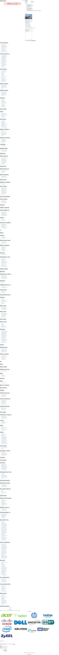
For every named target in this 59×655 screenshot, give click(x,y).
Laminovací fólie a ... (4, 567)
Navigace (3, 125)
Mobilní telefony (4, 85)
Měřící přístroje (4, 159)
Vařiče (2, 448)
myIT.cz (1, 641)
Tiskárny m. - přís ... (4, 265)
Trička (2, 282)
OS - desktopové (4, 102)
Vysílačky (3, 303)
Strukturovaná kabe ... (5, 535)
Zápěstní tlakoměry (4, 418)
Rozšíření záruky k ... (4, 50)
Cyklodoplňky (3, 146)
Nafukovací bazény (4, 132)
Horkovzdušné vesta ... (5, 422)
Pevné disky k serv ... (4, 546)
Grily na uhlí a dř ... (4, 201)
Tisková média (4, 574)
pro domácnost (4, 590)
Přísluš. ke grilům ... (4, 202)
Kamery (3, 522)
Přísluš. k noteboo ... (4, 277)
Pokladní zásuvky (4, 337)
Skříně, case (3, 63)
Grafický (3, 100)
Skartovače (3, 572)
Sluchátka (3, 116)
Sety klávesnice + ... (4, 79)
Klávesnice (3, 72)
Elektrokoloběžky (4, 176)
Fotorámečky (3, 226)
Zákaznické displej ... (4, 342)
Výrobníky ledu (4, 358)
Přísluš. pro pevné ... (4, 61)
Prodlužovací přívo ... (4, 162)
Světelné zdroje (4, 395)
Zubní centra (3, 517)
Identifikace (3, 564)
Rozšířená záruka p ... (4, 571)
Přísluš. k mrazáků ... (4, 254)
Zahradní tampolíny (4, 151)
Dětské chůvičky (4, 307)
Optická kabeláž (4, 523)
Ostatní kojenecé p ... (4, 308)
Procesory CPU (4, 62)
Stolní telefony (4, 573)
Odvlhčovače (3, 141)
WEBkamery (3, 81)
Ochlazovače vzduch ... (5, 453)
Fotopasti (3, 474)
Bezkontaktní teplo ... (4, 416)
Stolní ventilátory (4, 455)
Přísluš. (3, 589)
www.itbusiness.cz (29, 21)
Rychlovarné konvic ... (4, 356)
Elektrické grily (4, 200)
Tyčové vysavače (4, 469)
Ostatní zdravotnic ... (4, 504)
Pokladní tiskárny (4, 336)
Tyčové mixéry (4, 250)
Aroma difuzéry (4, 139)
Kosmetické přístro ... (4, 313)
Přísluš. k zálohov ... (4, 548)
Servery (3, 554)
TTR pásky (3, 341)
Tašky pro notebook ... (5, 51)
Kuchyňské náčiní (4, 436)
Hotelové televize (4, 400)
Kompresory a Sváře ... (5, 158)
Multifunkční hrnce (4, 170)
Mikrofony (3, 599)
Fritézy (3, 435)
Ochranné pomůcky (4, 503)
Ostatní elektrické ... (4, 160)
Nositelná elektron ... (4, 588)
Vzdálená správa (4, 105)
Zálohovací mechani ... (5, 556)
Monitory (3, 75)
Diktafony (3, 597)
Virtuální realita (4, 581)
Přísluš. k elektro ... (4, 177)
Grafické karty (4, 57)
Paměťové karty (4, 601)
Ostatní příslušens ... (4, 545)
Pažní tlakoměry (4, 417)
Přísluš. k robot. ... (4, 465)
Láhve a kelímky (4, 301)
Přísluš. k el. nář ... (4, 161)
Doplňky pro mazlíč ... (4, 225)
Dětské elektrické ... (4, 514)
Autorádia (3, 121)
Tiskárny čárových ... (4, 340)
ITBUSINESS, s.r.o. (2, 640)
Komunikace (3, 565)
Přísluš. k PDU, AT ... (4, 527)
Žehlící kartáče (4, 326)
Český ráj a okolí (10, 609)
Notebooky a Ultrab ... (5, 47)
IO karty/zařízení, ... (4, 71)
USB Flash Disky (4, 80)
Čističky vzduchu (4, 140)
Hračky (3, 219)
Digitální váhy (3, 292)
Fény (2, 323)
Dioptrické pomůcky (4, 500)
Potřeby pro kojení (4, 309)
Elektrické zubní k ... (4, 585)
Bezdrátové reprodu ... (5, 114)
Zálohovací (3, 106)
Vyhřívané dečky (4, 316)
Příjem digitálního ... (4, 401)
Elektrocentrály (4, 157)
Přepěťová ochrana (4, 276)
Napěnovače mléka (4, 350)
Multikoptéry (3, 587)
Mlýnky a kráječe (4, 439)
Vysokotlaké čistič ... (4, 485)
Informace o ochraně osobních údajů (30, 27)
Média (2, 73)
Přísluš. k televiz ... (4, 402)
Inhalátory (3, 502)
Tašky (2, 493)
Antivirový (3, 99)
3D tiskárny (3, 258)
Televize (3, 403)
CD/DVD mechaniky (4, 55)
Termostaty (3, 409)
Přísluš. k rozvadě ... (4, 528)
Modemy (3, 74)
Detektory (3, 473)
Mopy (2, 428)
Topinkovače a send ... (5, 441)
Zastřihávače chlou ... (4, 213)
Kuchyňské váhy (4, 438)
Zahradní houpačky (4, 150)
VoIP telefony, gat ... (4, 537)
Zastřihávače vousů (4, 215)
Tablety (3, 95)
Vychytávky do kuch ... (5, 443)
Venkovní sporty (4, 382)
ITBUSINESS (30, 4)
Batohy (3, 299)
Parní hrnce (3, 171)
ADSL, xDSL (3, 521)
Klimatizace (3, 452)
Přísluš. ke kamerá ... (4, 529)
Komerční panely (4, 191)
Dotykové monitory (4, 332)
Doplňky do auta (4, 122)
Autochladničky (4, 237)
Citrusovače (3, 286)
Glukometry (3, 501)
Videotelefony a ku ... (4, 477)
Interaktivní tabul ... (4, 190)
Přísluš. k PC (3, 49)
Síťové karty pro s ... (4, 555)
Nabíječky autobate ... (4, 124)
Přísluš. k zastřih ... (4, 212)
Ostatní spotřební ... (4, 600)
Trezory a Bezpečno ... (5, 476)
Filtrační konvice (4, 355)
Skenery (3, 260)
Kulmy (2, 325)
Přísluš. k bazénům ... (4, 133)
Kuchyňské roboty (4, 437)
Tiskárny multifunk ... (4, 266)
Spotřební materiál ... (4, 262)
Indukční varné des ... (4, 447)
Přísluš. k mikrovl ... (4, 242)
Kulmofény (3, 324)
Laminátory (3, 566)
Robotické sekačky (4, 371)
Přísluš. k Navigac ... (4, 126)
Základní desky (4, 65)
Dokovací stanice (4, 45)
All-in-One (3, 44)
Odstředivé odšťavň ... (5, 287)
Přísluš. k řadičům (4, 547)
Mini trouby (3, 423)
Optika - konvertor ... (4, 524)
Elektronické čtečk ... (4, 46)
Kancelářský (3, 101)
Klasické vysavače (4, 464)
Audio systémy (4, 113)
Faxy (2, 563)
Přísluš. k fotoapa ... (4, 192)
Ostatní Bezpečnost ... (5, 475)
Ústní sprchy (3, 516)
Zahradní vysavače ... (4, 486)
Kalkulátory (3, 375)
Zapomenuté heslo (4, 649)
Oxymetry (3, 505)
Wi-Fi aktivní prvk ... (4, 538)
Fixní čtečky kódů (4, 333)
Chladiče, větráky (4, 56)
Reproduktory (3, 78)
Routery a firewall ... (4, 532)
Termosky (3, 357)
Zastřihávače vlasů (4, 214)
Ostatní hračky (4, 220)
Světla (2, 302)
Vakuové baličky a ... (4, 442)
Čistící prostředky (4, 427)
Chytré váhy (3, 291)
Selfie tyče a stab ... (4, 87)
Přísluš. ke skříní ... (4, 60)
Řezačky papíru (4, 570)
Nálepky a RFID (4, 334)
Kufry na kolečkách (4, 492)
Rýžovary (3, 172)
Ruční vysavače (4, 468)
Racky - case (3, 550)
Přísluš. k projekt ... (4, 193)
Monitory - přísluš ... (4, 76)
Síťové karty (3, 534)
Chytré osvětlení (4, 394)
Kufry (2, 491)
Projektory (3, 194)
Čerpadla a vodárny (4, 484)
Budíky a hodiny (4, 224)
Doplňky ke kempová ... (5, 300)
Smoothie (3, 248)
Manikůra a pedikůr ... (4, 314)
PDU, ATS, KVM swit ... (5, 525)
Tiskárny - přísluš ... (4, 264)
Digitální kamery (4, 189)
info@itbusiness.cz (29, 20)
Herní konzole (3, 579)
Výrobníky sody (4, 359)
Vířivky (3, 135)
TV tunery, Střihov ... (4, 64)
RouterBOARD (4, 531)
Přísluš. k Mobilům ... (4, 86)
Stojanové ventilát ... (4, 454)
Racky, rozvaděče (4, 530)
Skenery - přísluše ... (4, 261)
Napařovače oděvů (4, 509)
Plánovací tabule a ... (4, 568)
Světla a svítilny (4, 396)
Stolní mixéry (3, 249)
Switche (3, 536)
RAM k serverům (4, 552)
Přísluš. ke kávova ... (4, 351)
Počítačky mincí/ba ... (4, 335)
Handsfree (3, 123)
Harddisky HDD (4, 58)
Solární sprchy (3, 134)
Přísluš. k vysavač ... (4, 466)
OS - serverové (4, 103)
